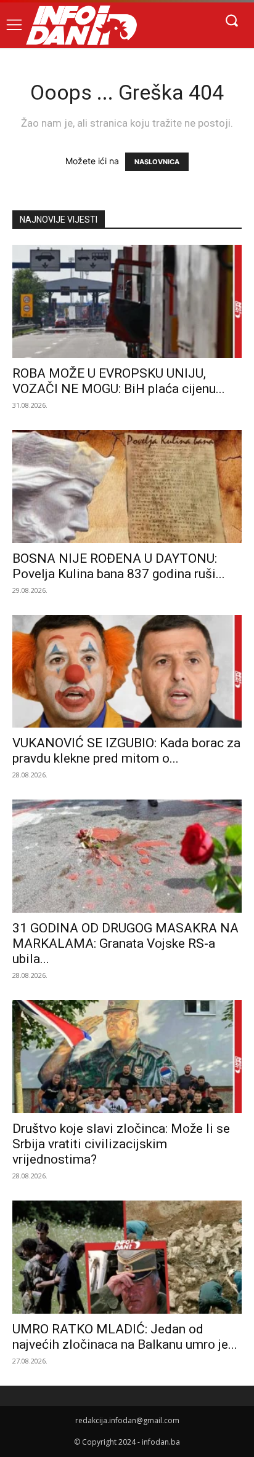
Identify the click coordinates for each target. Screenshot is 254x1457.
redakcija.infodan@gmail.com (127, 1420)
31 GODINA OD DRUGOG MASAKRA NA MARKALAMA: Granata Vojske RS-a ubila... (125, 943)
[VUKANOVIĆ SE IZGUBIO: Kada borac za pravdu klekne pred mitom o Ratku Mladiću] (127, 671)
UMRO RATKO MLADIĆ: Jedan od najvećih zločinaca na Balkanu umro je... (124, 1337)
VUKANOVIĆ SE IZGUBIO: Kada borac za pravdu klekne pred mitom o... (126, 751)
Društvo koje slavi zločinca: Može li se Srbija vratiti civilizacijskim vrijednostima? (121, 1144)
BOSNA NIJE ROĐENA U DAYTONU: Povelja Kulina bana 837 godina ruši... (118, 566)
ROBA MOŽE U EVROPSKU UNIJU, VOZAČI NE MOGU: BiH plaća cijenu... (118, 381)
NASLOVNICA (156, 161)
